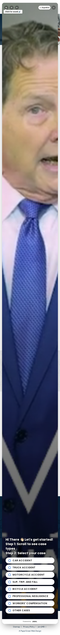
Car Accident (22, 560)
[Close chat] (54, 8)
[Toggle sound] (6, 8)
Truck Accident (24, 567)
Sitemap (16, 627)
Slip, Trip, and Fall (25, 582)
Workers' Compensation (30, 603)
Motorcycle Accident (29, 574)
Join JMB (41, 627)
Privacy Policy (29, 627)
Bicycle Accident (25, 589)
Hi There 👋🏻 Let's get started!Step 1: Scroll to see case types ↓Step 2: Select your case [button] (29, 546)
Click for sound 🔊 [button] (13, 12)
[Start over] (17, 8)
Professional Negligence (30, 596)
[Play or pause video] (11, 8)
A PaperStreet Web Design (30, 631)
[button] (44, 8)
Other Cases (21, 610)
